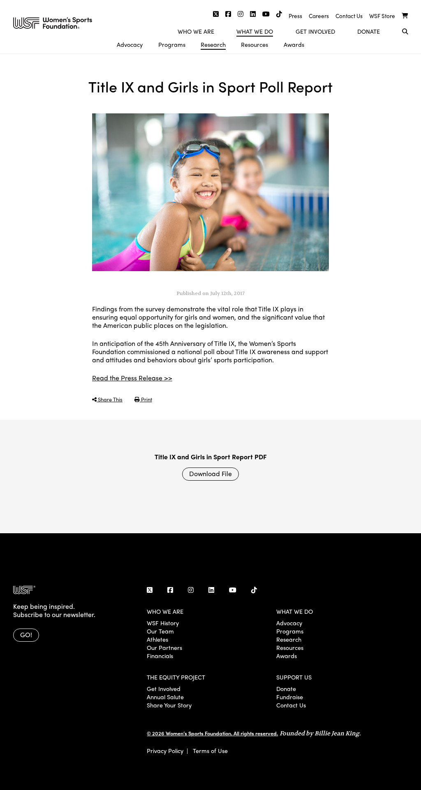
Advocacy (130, 44)
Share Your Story (169, 705)
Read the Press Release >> (132, 377)
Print (146, 399)
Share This (110, 399)
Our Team (160, 631)
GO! (26, 634)
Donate (368, 31)
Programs (171, 44)
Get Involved (315, 31)
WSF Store (382, 16)
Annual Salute (165, 697)
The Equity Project (176, 677)
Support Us (294, 677)
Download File (210, 473)
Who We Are (196, 31)
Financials (160, 656)
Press (295, 16)
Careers (319, 16)
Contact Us (349, 16)
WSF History (163, 623)
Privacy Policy (165, 750)
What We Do (254, 31)
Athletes (157, 639)
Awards (294, 44)
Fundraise (289, 697)
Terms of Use (210, 750)
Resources (254, 44)
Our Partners (164, 647)
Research (213, 44)
